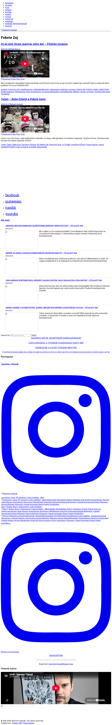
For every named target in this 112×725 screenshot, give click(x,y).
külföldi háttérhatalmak (16, 23)
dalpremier (55, 89)
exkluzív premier (68, 89)
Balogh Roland (16, 104)
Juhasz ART (17, 723)
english (8, 26)
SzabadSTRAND (7, 147)
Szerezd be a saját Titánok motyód (56, 347)
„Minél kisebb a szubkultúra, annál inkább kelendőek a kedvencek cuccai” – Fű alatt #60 (51, 307)
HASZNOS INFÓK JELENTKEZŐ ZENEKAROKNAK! (56, 338)
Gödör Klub (104, 89)
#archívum (56, 655)
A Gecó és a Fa (14, 89)
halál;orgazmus (7, 92)
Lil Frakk (66, 144)
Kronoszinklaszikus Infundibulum (57, 92)
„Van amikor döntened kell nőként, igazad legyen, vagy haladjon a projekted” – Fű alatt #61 (53, 280)
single (83, 92)
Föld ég (89, 89)
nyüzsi (8, 17)
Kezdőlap (9, 3)
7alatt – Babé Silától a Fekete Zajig (23, 99)
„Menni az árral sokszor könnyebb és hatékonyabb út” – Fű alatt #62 (41, 253)
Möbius (76, 92)
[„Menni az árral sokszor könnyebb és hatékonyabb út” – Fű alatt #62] (21, 267)
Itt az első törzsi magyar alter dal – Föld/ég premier (34, 44)
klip (28, 92)
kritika (8, 12)
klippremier (36, 92)
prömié (8, 10)
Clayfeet (25, 144)
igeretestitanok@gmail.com (60, 664)
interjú (8, 14)
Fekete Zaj (81, 89)
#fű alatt (5, 220)
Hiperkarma (20, 92)
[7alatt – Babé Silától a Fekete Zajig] (56, 120)
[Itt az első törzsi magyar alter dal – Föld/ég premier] (56, 65)
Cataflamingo (26, 89)
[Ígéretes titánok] (9, 30)
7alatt (3, 144)
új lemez (90, 92)
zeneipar (9, 21)
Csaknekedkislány (41, 89)
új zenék (32, 147)
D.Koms (33, 144)
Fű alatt (8, 5)
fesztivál (9, 19)
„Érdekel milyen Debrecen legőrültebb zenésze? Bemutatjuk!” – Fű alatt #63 (44, 226)
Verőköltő (5, 94)
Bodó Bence (15, 49)
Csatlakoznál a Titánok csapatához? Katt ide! (56, 342)
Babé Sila (17, 144)
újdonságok (42, 147)
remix (101, 144)
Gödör (95, 89)
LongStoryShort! (78, 144)
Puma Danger (92, 144)
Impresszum (28, 723)
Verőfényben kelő (102, 92)
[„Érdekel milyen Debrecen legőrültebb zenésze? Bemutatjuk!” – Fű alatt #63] (21, 240)
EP (38, 144)
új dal (17, 147)
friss (7, 7)
